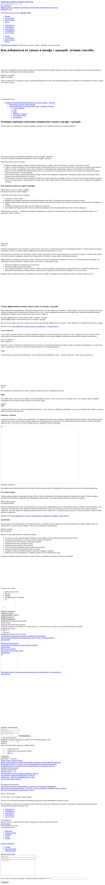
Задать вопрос (6, 824)
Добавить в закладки (8, 628)
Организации (9, 18)
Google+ (8, 838)
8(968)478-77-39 (6, 9)
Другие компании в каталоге (11, 779)
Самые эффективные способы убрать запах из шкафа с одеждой (31, 106)
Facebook (8, 835)
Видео (7, 22)
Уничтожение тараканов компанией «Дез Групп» (18, 775)
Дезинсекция (9, 25)
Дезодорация (9, 29)
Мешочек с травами (20, 114)
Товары (7, 16)
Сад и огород (9, 33)
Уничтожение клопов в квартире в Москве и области (19, 773)
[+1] (5, 630)
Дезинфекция (9, 31)
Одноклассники (10, 833)
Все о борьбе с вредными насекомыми (17, 2)
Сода (15, 110)
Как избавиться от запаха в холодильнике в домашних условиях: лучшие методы (40, 516)
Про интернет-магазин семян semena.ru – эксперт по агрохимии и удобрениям (28, 786)
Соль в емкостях (19, 108)
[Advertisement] (52, 60)
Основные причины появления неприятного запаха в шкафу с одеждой (30, 102)
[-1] (2, 630)
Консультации (10, 20)
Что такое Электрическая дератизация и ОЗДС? (17, 790)
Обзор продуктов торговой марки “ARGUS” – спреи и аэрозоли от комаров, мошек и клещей (33, 788)
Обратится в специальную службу (19, 751)
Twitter (7, 836)
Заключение (17, 117)
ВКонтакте (9, 831)
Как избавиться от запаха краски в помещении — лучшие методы (35, 326)
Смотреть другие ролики (9, 768)
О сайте (7, 847)
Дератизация (9, 27)
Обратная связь (10, 851)
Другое (10, 753)
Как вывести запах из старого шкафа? (22, 104)
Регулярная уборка (19, 115)
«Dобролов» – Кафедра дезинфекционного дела (17, 777)
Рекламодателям (10, 849)
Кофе (15, 112)
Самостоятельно (13, 749)
